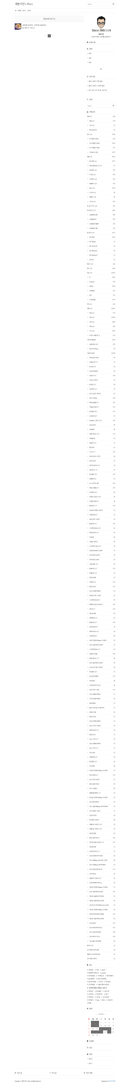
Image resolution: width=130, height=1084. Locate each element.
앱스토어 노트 (101, 232)
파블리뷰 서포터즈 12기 (102, 829)
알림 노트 (102, 121)
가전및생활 (102, 300)
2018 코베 (102, 752)
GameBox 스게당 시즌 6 (102, 420)
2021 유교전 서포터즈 (102, 393)
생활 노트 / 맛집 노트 (29, 28)
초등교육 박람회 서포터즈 (102, 510)
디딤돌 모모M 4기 (102, 501)
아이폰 (98, 997)
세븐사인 (101, 116)
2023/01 (101, 1014)
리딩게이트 (99, 994)
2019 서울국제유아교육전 (102, 645)
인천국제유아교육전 (102, 555)
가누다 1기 (102, 452)
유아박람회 (91, 984)
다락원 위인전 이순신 (102, 685)
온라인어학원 (92, 982)
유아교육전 (106, 997)
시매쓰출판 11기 (102, 564)
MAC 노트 (102, 188)
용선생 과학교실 (102, 349)
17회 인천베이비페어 (102, 698)
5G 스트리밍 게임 (102, 483)
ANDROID (102, 290)
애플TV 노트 (102, 197)
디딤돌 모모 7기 (102, 362)
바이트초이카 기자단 (102, 456)
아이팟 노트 (102, 192)
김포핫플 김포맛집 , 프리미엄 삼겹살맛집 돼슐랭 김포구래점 (39, 25)
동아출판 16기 (102, 672)
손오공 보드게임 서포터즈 (102, 667)
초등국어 (110, 1000)
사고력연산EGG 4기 (102, 649)
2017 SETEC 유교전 (102, 811)
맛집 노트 (102, 317)
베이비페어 (110, 976)
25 (101, 1032)
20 (109, 1029)
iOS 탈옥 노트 (102, 170)
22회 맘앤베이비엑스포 (102, 883)
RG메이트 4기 (102, 622)
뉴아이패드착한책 (101, 958)
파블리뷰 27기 (102, 573)
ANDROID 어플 (102, 228)
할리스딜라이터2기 (102, 838)
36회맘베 (102, 429)
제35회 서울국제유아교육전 (102, 918)
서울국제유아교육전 (103, 984)
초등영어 (90, 970)
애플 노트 (101, 156)
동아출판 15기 (102, 761)
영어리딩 (90, 997)
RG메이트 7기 (102, 506)
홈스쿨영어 (91, 979)
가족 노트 (102, 125)
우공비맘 (102, 537)
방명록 (19, 10)
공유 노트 (101, 134)
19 (105, 1029)
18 (101, 1029)
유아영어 (90, 994)
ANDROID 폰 (102, 219)
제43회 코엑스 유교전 (102, 595)
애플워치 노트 (102, 183)
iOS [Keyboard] (102, 255)
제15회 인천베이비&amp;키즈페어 (102, 770)
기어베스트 (101, 976)
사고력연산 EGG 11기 (102, 546)
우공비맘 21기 (102, 389)
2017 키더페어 (102, 788)
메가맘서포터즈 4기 (102, 465)
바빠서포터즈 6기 (102, 730)
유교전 (103, 970)
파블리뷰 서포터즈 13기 (102, 824)
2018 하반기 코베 (102, 690)
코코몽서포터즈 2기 (102, 851)
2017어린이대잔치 (102, 802)
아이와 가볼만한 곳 (102, 335)
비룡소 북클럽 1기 (102, 488)
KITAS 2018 (102, 716)
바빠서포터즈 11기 (102, 434)
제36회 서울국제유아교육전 (102, 900)
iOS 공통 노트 (102, 161)
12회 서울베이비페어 (102, 694)
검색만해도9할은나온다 (98, 988)
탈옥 (103, 1000)
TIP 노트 (101, 304)
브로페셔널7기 (102, 636)
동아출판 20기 (102, 411)
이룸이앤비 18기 (102, 344)
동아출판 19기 (102, 474)
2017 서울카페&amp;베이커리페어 (102, 806)
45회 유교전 (102, 461)
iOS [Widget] (102, 241)
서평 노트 (102, 322)
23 (93, 1032)
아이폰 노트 (102, 174)
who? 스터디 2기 (102, 739)
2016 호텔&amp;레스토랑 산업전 (102, 860)
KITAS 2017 (102, 734)
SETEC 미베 (102, 712)
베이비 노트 (101, 945)
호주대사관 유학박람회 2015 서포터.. (102, 905)
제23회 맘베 (102, 847)
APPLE (102, 286)
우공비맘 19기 (102, 492)
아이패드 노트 (102, 179)
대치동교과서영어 (102, 357)
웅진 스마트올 (102, 398)
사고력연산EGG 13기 (102, 528)
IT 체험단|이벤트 (102, 139)
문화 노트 (102, 313)
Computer (102, 282)
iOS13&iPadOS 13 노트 (102, 165)
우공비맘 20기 (102, 416)
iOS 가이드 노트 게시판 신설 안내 (98, 90)
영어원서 (90, 1000)
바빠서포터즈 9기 (102, 532)
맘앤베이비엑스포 (93, 973)
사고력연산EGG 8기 (102, 600)
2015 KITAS (102, 923)
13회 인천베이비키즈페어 (102, 856)
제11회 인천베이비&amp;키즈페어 (102, 909)
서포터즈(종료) (101, 353)
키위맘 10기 (102, 582)
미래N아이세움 (102, 654)
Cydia (97, 1000)
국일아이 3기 (102, 375)
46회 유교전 (102, 425)
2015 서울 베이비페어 (102, 932)
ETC (102, 295)
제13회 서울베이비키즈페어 (102, 896)
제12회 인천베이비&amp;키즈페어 (102, 887)
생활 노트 (101, 308)
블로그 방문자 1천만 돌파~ (96, 81)
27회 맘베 (102, 766)
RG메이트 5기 (102, 568)
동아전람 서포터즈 (102, 820)
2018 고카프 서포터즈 (102, 726)
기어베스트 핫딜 (102, 152)
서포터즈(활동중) (101, 340)
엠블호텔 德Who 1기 (102, 793)
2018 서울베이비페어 (102, 743)
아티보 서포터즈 (102, 380)
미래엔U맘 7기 (102, 618)
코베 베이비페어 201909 (102, 550)
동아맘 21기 (102, 384)
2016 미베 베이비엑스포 (102, 869)
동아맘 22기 (102, 366)
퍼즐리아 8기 (102, 443)
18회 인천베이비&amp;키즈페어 (102, 640)
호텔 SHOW (102, 703)
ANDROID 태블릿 (102, 224)
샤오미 (101, 982)
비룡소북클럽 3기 (102, 402)
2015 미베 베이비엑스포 (102, 927)
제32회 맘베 (102, 577)
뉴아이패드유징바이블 (101, 950)
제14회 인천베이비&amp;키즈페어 (102, 797)
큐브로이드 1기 (102, 470)
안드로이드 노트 (101, 210)
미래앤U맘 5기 (102, 757)
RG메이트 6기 (102, 524)
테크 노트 (101, 268)
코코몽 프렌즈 (102, 815)
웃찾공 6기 (102, 609)
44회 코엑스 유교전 (102, 519)
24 (97, 1032)
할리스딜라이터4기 (102, 784)
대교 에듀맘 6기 (102, 775)
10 (97, 1025)
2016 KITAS (102, 874)
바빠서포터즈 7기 (102, 658)
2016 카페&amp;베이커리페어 (102, 865)
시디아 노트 (102, 201)
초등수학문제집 (101, 979)
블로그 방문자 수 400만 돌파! (97, 86)
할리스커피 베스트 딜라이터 (102, 708)
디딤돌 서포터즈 (102, 541)
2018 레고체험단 (102, 676)
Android (102, 259)
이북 (97, 970)
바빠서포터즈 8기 (102, 631)
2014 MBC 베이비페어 (102, 941)
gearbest (104, 973)
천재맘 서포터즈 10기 (102, 497)
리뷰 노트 (101, 273)
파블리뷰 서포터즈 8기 (102, 878)
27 (109, 1032)
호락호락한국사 (102, 627)
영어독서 (90, 991)
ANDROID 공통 (102, 215)
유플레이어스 (102, 479)
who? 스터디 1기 (102, 748)
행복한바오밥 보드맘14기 (102, 604)
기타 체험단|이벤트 (102, 143)
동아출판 (98, 991)
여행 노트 (102, 326)
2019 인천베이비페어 (102, 591)
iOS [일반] (102, 237)
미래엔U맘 (102, 438)
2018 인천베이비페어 (102, 721)
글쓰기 (24, 10)
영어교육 (108, 982)
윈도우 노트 (101, 264)
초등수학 (106, 991)
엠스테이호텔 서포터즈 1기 (102, 842)
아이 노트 (102, 331)
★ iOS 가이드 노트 (101, 206)
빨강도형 (102, 447)
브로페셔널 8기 (102, 515)
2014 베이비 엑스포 (102, 936)
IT (102, 277)
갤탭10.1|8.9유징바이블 (101, 954)
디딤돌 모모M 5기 (102, 407)
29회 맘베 (102, 681)
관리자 (29, 10)
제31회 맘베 (102, 613)
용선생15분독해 (102, 371)
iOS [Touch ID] (102, 246)
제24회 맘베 (102, 833)
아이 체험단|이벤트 (102, 148)
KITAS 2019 (102, 586)
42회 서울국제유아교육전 (102, 663)
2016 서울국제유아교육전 (102, 891)
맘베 (89, 1003)
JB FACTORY (111, 1081)
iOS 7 (106, 994)
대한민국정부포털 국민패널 (102, 914)
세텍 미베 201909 (102, 559)
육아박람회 (91, 976)
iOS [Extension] (102, 250)
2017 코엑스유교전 (102, 779)
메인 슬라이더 (102, 130)
